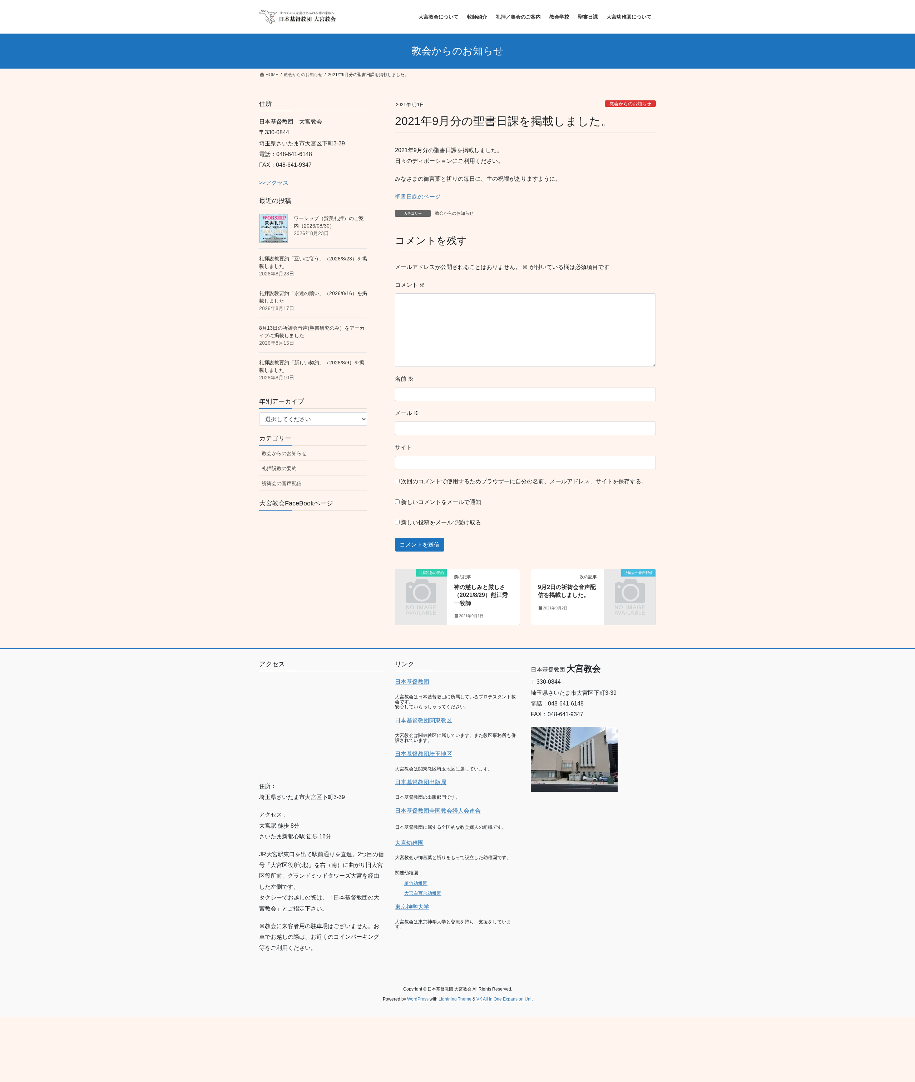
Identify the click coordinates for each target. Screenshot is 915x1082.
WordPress (418, 999)
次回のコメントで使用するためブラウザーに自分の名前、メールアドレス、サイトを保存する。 (524, 481)
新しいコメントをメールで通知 (441, 502)
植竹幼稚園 (415, 883)
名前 (404, 379)
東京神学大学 (412, 907)
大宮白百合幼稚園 (422, 893)
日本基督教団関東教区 (423, 720)
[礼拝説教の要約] (421, 585)
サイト (403, 447)
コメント (410, 285)
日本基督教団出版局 (420, 782)
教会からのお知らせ (630, 103)
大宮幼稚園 (409, 843)
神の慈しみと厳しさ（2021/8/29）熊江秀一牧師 (481, 595)
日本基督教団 (412, 682)
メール (407, 413)
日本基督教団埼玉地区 (423, 754)
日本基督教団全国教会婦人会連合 (438, 811)
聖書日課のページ (418, 197)
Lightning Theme (455, 999)
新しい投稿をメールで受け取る (441, 522)
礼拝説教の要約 (279, 468)
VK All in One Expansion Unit (504, 999)
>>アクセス (273, 183)
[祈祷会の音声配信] (630, 585)
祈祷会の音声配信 (282, 483)
